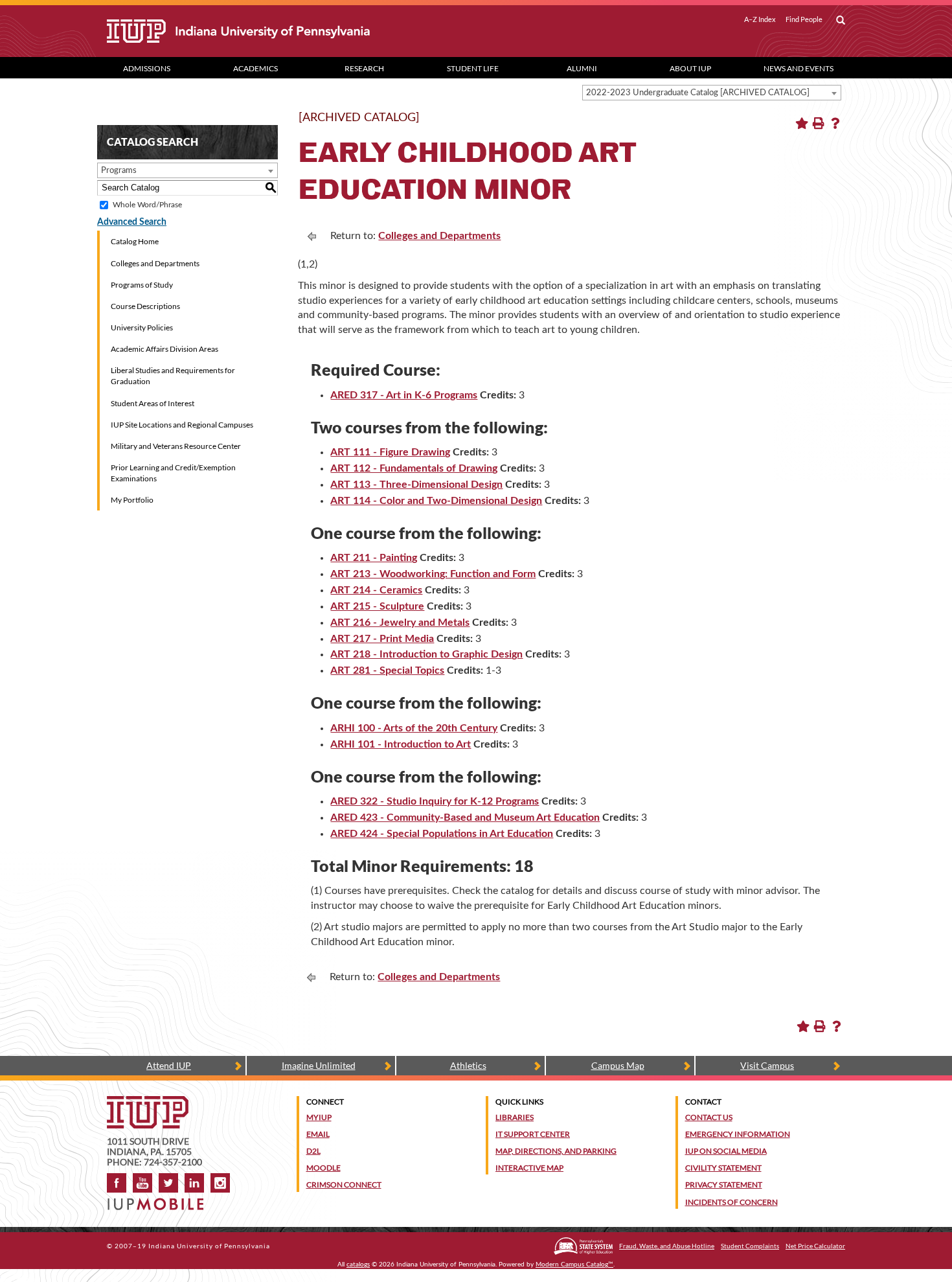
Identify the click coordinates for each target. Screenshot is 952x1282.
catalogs (358, 1264)
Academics (255, 68)
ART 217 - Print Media (382, 639)
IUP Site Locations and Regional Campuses (182, 424)
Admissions (146, 68)
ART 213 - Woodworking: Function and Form (433, 574)
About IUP (690, 68)
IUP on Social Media (726, 1151)
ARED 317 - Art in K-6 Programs (403, 395)
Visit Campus (767, 1065)
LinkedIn (194, 1183)
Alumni (582, 68)
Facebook (116, 1183)
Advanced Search (131, 222)
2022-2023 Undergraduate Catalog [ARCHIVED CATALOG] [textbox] (698, 93)
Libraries (514, 1117)
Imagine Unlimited (319, 1065)
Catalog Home (135, 241)
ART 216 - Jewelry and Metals (400, 622)
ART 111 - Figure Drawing (390, 452)
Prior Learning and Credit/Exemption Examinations (173, 473)
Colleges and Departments (155, 263)
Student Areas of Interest (152, 403)
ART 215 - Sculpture (377, 606)
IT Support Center (532, 1134)
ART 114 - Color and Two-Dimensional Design (436, 501)
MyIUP (319, 1117)
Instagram (220, 1183)
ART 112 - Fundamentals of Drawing (413, 468)
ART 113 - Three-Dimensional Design (416, 484)
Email (318, 1134)
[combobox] (711, 92)
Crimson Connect (343, 1184)
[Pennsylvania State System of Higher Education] (583, 1246)
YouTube (142, 1183)
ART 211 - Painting (373, 558)
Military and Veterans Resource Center (176, 446)
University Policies (142, 327)
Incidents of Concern (731, 1202)
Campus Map (617, 1065)
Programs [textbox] (119, 170)
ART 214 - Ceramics (376, 590)
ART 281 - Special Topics (387, 670)
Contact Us (708, 1117)
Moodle (323, 1168)
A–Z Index (760, 19)
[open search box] (840, 20)
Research (364, 68)
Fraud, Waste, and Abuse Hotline (666, 1246)
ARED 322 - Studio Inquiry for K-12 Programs (434, 801)
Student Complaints (750, 1246)
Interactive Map (529, 1168)
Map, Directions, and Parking (556, 1151)
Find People (804, 19)
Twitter (168, 1183)
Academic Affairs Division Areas (164, 349)
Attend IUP (168, 1065)
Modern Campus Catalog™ (574, 1264)
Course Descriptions (145, 306)
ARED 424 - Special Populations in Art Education (441, 834)
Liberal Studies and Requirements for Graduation (173, 375)
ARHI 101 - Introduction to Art (400, 744)
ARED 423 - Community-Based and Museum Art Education (465, 817)
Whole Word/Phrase (147, 205)
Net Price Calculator (815, 1246)
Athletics (468, 1065)
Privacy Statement (723, 1184)
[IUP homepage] (147, 1102)
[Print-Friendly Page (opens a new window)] (818, 123)
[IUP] (284, 31)
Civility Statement (723, 1168)
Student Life (473, 68)
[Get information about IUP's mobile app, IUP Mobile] (159, 1200)
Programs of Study (142, 285)
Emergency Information (737, 1134)
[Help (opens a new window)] (835, 123)
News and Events (798, 68)
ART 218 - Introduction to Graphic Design (426, 654)
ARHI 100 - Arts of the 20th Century (413, 728)
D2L (313, 1151)
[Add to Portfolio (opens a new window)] (801, 123)
